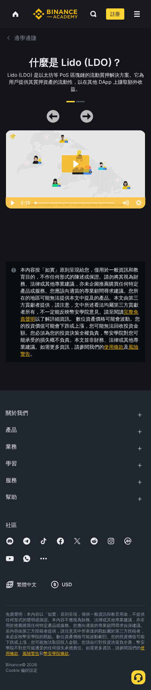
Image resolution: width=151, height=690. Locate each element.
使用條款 (114, 347)
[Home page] (55, 14)
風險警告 (30, 653)
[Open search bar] (91, 14)
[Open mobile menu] (137, 14)
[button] (137, 14)
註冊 (115, 14)
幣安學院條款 (56, 653)
